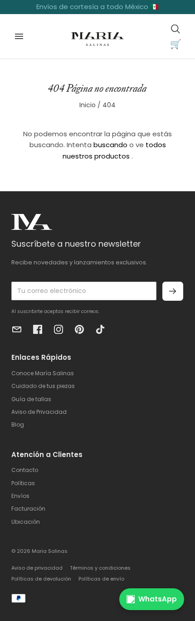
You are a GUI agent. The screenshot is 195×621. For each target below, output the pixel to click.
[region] (97, 7)
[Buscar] (175, 28)
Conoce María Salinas (42, 373)
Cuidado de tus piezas (43, 386)
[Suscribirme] (173, 291)
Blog (17, 424)
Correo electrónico (16, 329)
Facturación (28, 508)
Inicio (87, 104)
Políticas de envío (101, 578)
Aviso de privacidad (37, 567)
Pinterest (79, 329)
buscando (110, 144)
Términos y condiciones (100, 567)
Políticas (23, 483)
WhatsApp (157, 599)
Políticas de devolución (41, 578)
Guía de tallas (31, 399)
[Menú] (19, 36)
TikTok (100, 329)
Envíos (20, 496)
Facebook (37, 329)
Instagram (58, 329)
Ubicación (25, 522)
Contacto (24, 470)
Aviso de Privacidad (39, 412)
